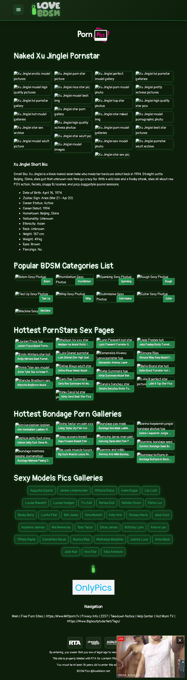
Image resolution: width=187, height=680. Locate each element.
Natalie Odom (131, 503)
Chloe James (109, 527)
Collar (169, 298)
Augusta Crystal (41, 490)
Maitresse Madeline (109, 539)
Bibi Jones (71, 515)
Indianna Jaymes (33, 527)
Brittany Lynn (134, 527)
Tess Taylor (85, 527)
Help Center (145, 616)
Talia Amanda (113, 552)
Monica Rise (81, 539)
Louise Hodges (63, 503)
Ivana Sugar (129, 490)
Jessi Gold (162, 515)
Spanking (126, 281)
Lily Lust (151, 490)
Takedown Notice (122, 616)
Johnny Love (139, 539)
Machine (45, 311)
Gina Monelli (93, 515)
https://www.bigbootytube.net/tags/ (93, 621)
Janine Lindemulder (74, 490)
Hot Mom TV (165, 616)
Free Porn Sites (32, 616)
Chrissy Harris (138, 515)
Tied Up (46, 298)
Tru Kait (86, 503)
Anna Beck (162, 539)
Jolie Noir (71, 552)
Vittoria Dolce (104, 490)
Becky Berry (26, 515)
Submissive (125, 298)
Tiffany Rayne (26, 539)
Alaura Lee (158, 527)
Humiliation (84, 281)
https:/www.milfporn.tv (62, 616)
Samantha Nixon (54, 539)
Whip (88, 298)
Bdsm (47, 281)
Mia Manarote (61, 527)
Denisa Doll (107, 503)
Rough (168, 281)
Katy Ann (115, 515)
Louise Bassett (35, 503)
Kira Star (90, 552)
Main (15, 616)
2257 (104, 616)
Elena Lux (155, 503)
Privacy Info (89, 616)
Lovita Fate (49, 515)
